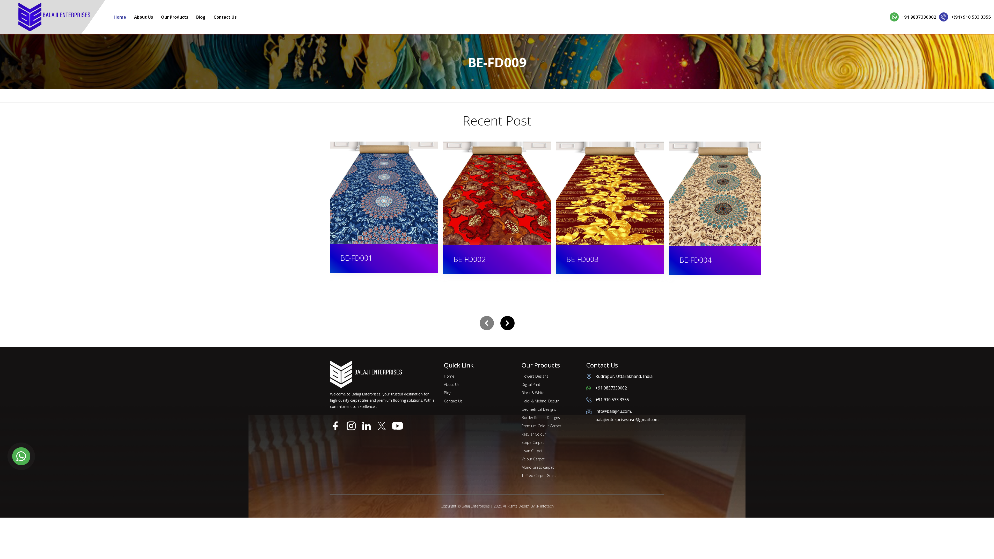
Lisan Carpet (532, 450)
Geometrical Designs (539, 409)
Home (120, 17)
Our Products (174, 17)
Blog (201, 17)
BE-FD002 (357, 259)
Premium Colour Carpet (541, 425)
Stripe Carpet (533, 442)
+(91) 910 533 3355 (971, 17)
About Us (143, 17)
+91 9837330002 (919, 17)
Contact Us (225, 17)
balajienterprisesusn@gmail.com (627, 419)
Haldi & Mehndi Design (540, 401)
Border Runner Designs (541, 417)
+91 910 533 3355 (612, 399)
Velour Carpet (533, 459)
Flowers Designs (535, 376)
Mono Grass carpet (538, 467)
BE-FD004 (583, 260)
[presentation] (487, 323)
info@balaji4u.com (613, 411)
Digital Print (531, 384)
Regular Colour (534, 434)
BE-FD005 (696, 259)
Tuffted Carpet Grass (539, 475)
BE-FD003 (470, 259)
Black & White (533, 392)
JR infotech (545, 506)
